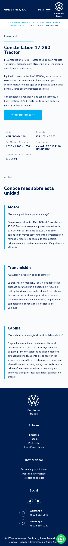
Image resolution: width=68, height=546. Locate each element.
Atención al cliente (34, 447)
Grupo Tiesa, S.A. (15, 9)
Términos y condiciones (34, 469)
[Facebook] (38, 501)
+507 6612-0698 (39, 514)
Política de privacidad (34, 473)
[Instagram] (30, 501)
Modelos (46, 22)
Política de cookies (34, 477)
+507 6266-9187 (39, 525)
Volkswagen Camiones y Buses (23, 22)
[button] (61, 539)
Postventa (34, 442)
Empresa (34, 434)
